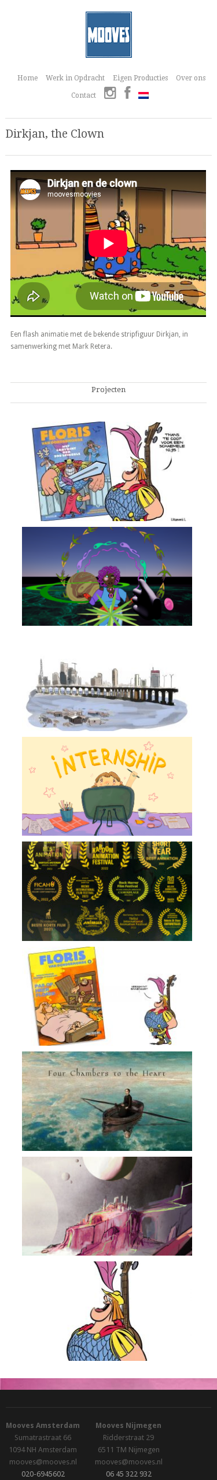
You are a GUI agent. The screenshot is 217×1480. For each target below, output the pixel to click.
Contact (83, 95)
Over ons (190, 78)
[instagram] (110, 94)
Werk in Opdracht (75, 78)
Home (27, 78)
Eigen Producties (140, 78)
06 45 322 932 (129, 1474)
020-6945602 (43, 1474)
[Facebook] (127, 94)
